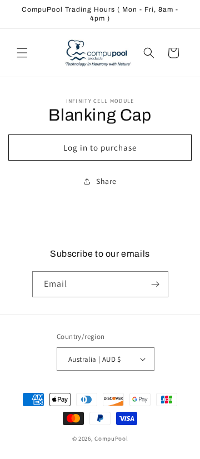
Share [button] (106, 181)
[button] (22, 53)
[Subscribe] (155, 284)
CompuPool (111, 438)
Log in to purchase (100, 147)
